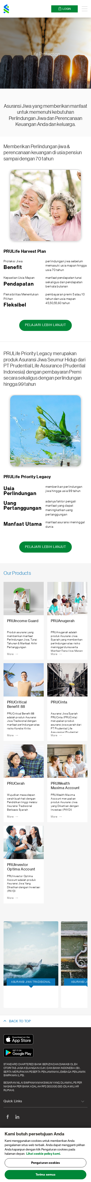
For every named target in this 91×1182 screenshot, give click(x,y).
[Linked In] (17, 1117)
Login (67, 9)
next (81, 964)
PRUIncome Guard (25, 1006)
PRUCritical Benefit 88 (28, 999)
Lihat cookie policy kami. (43, 1153)
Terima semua (46, 1174)
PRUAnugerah (22, 993)
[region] (45, 1155)
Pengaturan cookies (45, 1162)
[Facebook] (7, 1117)
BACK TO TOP (20, 1021)
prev (9, 964)
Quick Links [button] (13, 1101)
